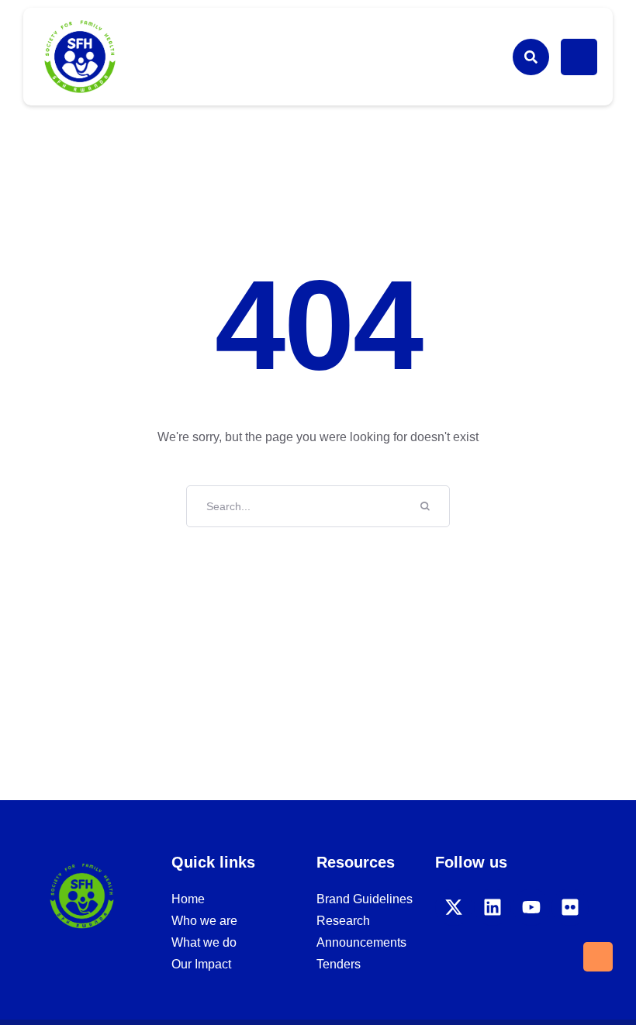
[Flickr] (570, 907)
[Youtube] (531, 907)
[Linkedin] (492, 907)
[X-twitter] (453, 907)
